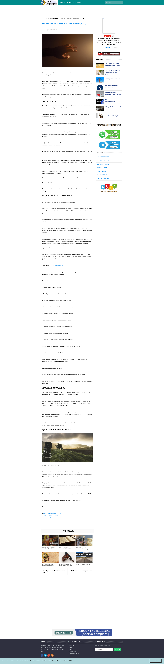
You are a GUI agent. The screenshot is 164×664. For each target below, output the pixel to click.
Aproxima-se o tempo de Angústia (52, 513)
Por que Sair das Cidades (49, 517)
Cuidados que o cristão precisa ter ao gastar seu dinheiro (65, 565)
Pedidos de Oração (74, 653)
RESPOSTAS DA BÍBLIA (103, 164)
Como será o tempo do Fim (58, 265)
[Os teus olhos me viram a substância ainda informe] (50, 540)
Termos (71, 649)
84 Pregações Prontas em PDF (113, 107)
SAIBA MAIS (109, 47)
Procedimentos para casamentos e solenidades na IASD (113, 94)
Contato (71, 645)
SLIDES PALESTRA (102, 168)
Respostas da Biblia (52, 29)
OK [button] (155, 661)
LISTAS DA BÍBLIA (102, 171)
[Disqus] (67, 597)
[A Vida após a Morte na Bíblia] (84, 557)
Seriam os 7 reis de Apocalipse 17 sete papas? (83, 548)
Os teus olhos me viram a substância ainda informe (48, 548)
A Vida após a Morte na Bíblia (83, 564)
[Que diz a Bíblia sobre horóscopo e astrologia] (50, 557)
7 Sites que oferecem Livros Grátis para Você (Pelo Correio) (112, 72)
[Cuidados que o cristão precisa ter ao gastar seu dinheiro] (67, 557)
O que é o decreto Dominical (51, 515)
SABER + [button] (70, 661)
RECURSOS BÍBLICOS (102, 175)
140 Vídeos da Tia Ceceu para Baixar (81, 570)
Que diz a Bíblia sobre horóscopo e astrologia (48, 565)
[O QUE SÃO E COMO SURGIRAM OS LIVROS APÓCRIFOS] (67, 540)
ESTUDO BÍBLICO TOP (103, 160)
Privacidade (72, 651)
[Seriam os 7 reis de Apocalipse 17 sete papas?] (84, 540)
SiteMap (71, 647)
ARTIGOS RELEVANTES (103, 157)
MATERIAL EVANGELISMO (104, 178)
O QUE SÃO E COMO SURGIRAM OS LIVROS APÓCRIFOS (65, 549)
